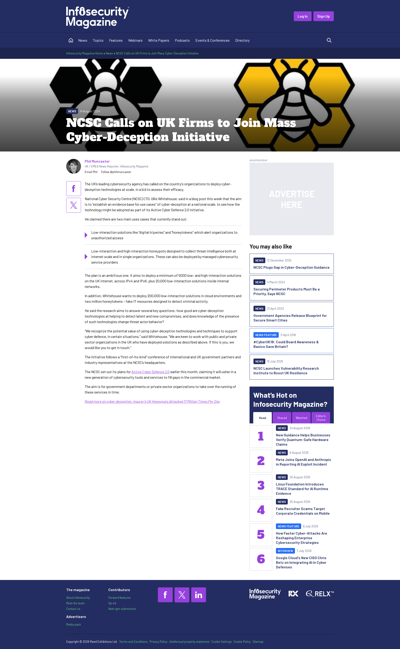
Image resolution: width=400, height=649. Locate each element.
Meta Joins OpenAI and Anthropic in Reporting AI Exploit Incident (303, 461)
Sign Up (323, 16)
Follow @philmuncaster (116, 172)
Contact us (73, 609)
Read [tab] (262, 418)
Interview (285, 551)
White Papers (158, 40)
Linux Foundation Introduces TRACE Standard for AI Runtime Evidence (302, 488)
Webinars (135, 40)
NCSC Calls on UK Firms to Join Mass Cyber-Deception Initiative (157, 53)
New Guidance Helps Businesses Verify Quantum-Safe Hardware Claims (303, 439)
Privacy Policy (158, 641)
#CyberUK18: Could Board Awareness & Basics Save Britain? (286, 344)
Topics (98, 40)
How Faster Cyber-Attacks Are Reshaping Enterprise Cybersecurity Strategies (301, 538)
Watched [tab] (301, 418)
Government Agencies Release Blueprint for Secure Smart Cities (290, 317)
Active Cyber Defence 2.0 (150, 371)
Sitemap (258, 641)
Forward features (119, 597)
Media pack (73, 624)
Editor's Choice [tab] (321, 418)
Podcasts (182, 40)
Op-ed (112, 603)
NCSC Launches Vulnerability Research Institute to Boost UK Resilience (286, 370)
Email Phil (91, 172)
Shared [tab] (282, 418)
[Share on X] (73, 205)
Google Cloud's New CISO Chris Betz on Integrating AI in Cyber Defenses (301, 562)
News (82, 40)
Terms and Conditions (133, 641)
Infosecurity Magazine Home (84, 53)
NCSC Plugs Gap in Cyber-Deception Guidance (291, 267)
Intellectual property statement (189, 641)
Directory (242, 40)
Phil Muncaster (97, 161)
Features (116, 40)
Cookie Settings (221, 641)
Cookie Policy (242, 641)
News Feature (266, 335)
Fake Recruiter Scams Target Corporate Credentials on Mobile (303, 510)
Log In (303, 16)
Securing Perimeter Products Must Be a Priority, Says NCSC (286, 291)
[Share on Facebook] (73, 188)
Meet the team (75, 603)
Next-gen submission (122, 609)
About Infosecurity (78, 597)
